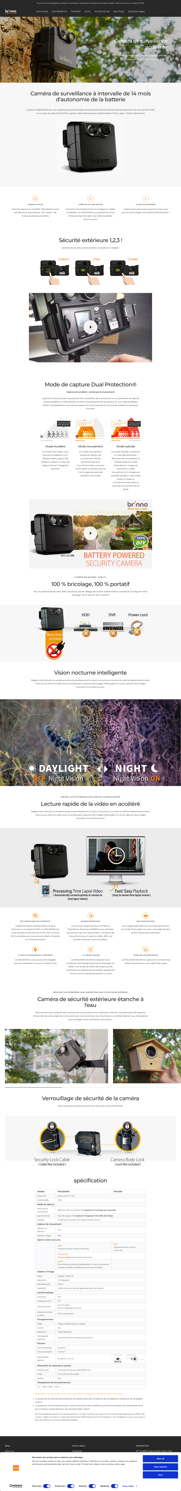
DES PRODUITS (59, 11)
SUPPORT (76, 11)
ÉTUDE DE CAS (102, 11)
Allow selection (160, 1467)
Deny (160, 1475)
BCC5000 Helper (136, 11)
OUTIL (88, 11)
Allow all (160, 1459)
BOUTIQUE (119, 11)
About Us (9, 1451)
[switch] (70, 1486)
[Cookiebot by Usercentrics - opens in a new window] (16, 1486)
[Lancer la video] (90, 327)
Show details (128, 1486)
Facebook (77, 1451)
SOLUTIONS (42, 11)
